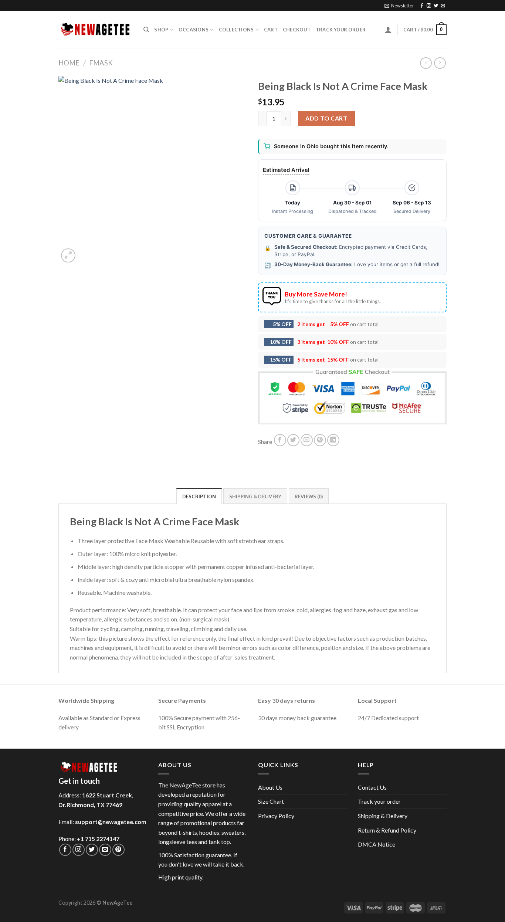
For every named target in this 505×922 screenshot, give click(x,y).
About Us (270, 787)
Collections (236, 30)
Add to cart (326, 118)
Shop (161, 30)
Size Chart (271, 801)
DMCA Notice (376, 844)
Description (199, 496)
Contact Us (372, 787)
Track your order (341, 30)
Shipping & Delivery (382, 815)
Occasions (194, 30)
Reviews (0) (309, 496)
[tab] (199, 496)
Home (68, 63)
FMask (101, 63)
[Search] (146, 30)
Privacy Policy (276, 815)
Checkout (297, 30)
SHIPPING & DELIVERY (255, 496)
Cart (271, 30)
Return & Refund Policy (387, 830)
